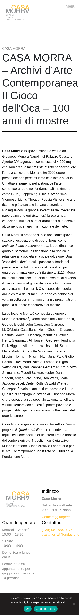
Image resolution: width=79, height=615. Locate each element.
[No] (74, 604)
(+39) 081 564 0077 (57, 530)
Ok (27, 608)
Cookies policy (46, 608)
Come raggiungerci (56, 517)
